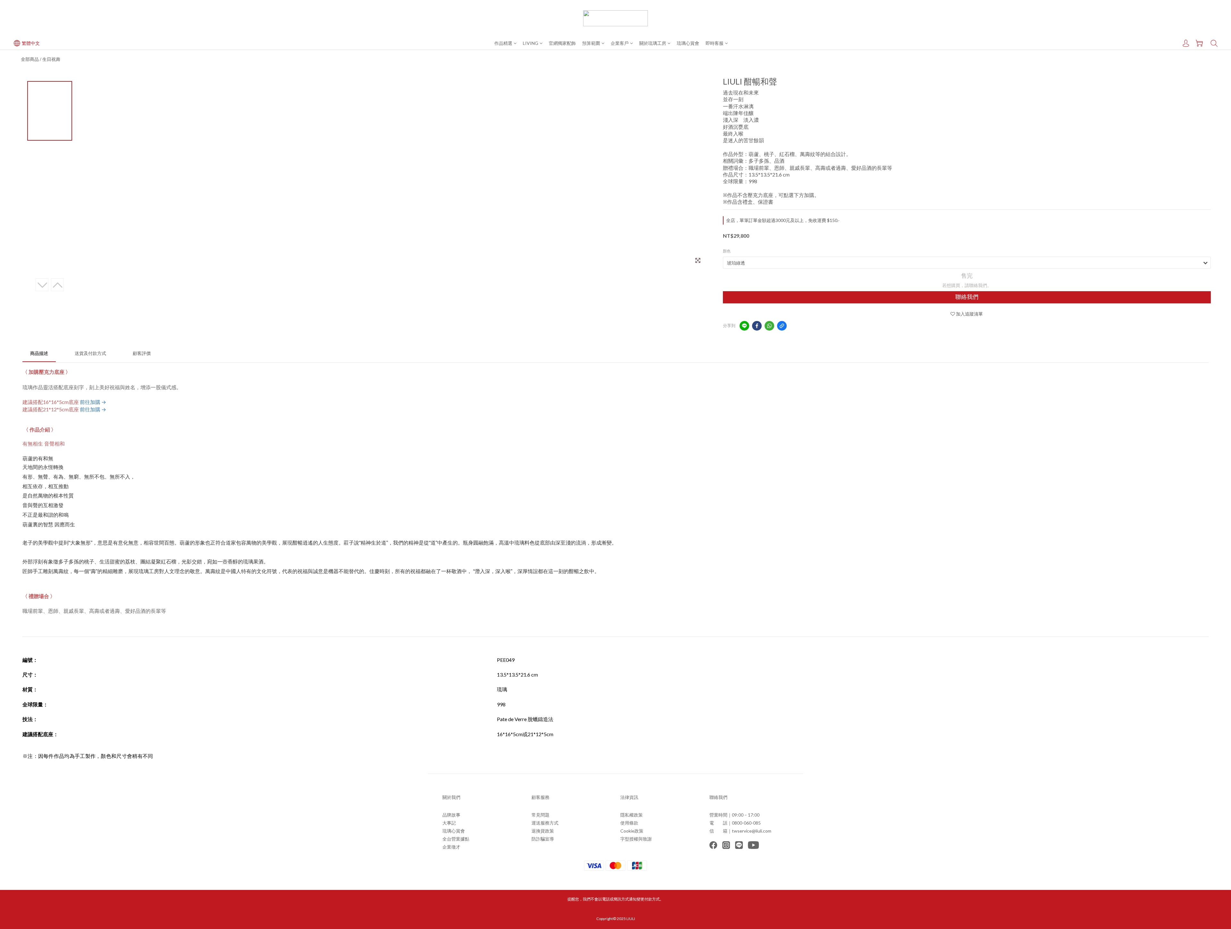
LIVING (530, 43)
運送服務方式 (545, 823)
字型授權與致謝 (636, 839)
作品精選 (503, 43)
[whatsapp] (769, 326)
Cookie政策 (631, 831)
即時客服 (715, 43)
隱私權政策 (631, 815)
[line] (744, 326)
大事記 (449, 823)
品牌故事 (451, 815)
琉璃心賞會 (688, 43)
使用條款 (629, 823)
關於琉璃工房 (652, 43)
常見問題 (540, 815)
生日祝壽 (51, 59)
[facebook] (757, 326)
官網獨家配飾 (562, 43)
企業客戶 (620, 43)
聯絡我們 (966, 297)
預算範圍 (591, 43)
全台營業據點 (455, 839)
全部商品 (30, 59)
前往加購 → (93, 402)
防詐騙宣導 (543, 839)
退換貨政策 (543, 831)
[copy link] (782, 326)
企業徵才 (451, 847)
